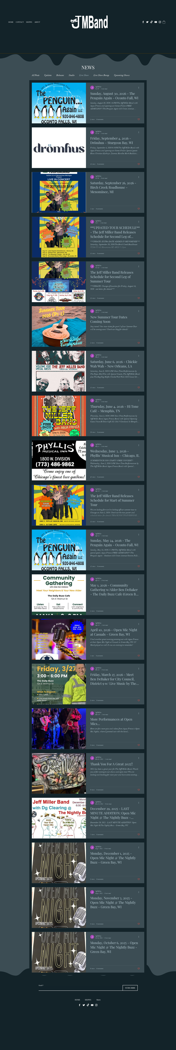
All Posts (35, 75)
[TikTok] (151, 22)
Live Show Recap (101, 75)
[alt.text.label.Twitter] (147, 22)
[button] (164, 22)
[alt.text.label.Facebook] (143, 22)
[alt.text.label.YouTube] (155, 22)
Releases (60, 75)
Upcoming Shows (122, 75)
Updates (48, 75)
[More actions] (139, 87)
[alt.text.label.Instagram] (159, 22)
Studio (72, 75)
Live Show (84, 75)
